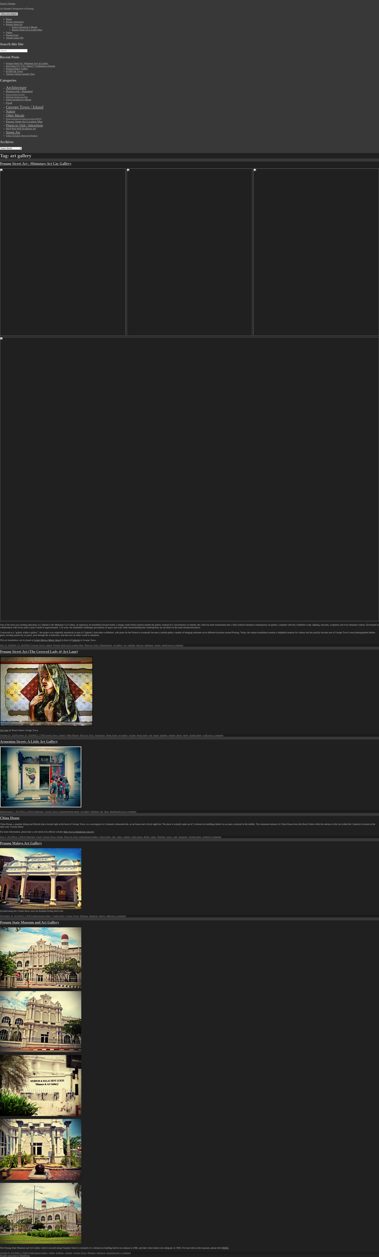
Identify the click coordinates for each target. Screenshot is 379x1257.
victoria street (195, 735)
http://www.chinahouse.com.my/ (79, 832)
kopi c (169, 837)
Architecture (16, 87)
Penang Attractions (15, 22)
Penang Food (12, 35)
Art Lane (4, 730)
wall (205, 735)
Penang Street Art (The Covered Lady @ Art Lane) (39, 651)
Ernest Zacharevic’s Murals (24, 27)
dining (147, 837)
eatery (153, 837)
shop (106, 811)
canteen (126, 837)
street (164, 645)
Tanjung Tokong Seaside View (20, 74)
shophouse (115, 811)
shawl (179, 735)
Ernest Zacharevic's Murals (18, 99)
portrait (171, 735)
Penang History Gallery (17, 68)
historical (93, 916)
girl (150, 735)
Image (3, 811)
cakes (119, 837)
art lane (132, 735)
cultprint (131, 645)
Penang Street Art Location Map (27, 30)
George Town (72, 916)
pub (175, 837)
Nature (9, 32)
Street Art (13, 132)
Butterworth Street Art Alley (15, 94)
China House (10, 818)
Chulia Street (58, 916)
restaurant (182, 837)
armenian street (72, 811)
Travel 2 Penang (7, 3)
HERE (225, 1248)
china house (136, 837)
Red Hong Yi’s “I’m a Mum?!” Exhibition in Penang (30, 66)
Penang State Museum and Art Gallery (29, 922)
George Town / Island (24, 107)
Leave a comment (175, 645)
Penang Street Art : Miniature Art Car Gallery (27, 63)
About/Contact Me (14, 38)
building (60, 1253)
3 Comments (215, 837)
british (52, 1253)
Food (9, 102)
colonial (68, 1253)
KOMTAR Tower (14, 71)
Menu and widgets (9, 14)
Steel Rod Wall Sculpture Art (21, 128)
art (111, 645)
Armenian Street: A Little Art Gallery (29, 741)
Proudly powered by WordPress (15, 1255)
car (124, 645)
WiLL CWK (39, 735)
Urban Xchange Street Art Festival (21, 136)
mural (156, 735)
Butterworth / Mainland (19, 91)
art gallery (117, 645)
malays (102, 916)
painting (163, 735)
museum (110, 1253)
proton (157, 645)
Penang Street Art (14, 24)
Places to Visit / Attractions (24, 125)
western (205, 837)
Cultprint (75, 640)
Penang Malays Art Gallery (21, 843)
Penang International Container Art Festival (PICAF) (24, 119)
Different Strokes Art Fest (17, 97)
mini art (139, 645)
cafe (113, 837)
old (101, 811)
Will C (28, 645)
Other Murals (15, 115)
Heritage (95, 811)
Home (9, 19)
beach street (142, 735)
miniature (148, 645)
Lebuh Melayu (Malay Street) (47, 640)
